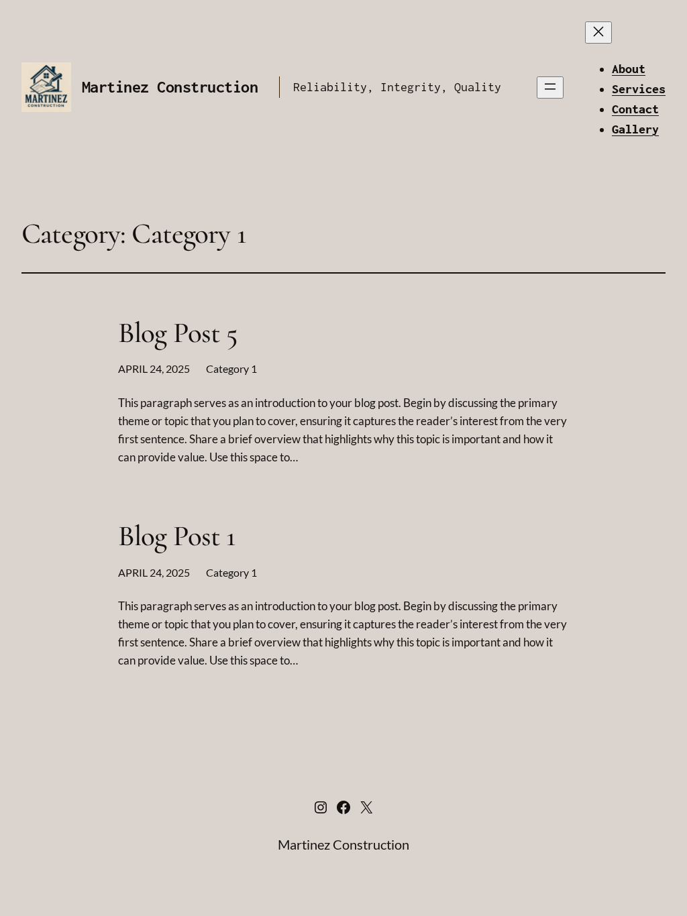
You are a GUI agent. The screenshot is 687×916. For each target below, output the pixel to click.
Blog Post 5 (178, 333)
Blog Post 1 (176, 536)
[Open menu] (550, 87)
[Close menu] (598, 32)
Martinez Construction (170, 87)
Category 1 (231, 368)
